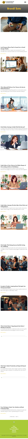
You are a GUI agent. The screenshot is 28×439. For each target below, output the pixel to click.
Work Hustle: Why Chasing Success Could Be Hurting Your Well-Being (13, 245)
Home (14, 426)
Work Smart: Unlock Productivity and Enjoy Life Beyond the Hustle (13, 366)
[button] (25, 2)
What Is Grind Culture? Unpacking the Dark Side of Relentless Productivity (12, 326)
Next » (17, 416)
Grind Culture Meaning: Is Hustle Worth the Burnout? (13, 127)
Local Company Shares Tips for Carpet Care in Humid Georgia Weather (13, 48)
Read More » (3, 53)
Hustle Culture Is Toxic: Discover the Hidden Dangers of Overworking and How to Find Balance (13, 166)
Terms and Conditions (14, 429)
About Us (14, 430)
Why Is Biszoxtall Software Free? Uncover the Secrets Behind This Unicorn (13, 87)
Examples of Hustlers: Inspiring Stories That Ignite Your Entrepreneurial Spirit (13, 286)
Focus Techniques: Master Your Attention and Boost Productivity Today (12, 407)
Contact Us (14, 432)
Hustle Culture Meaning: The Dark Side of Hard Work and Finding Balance (14, 205)
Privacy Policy (14, 427)
